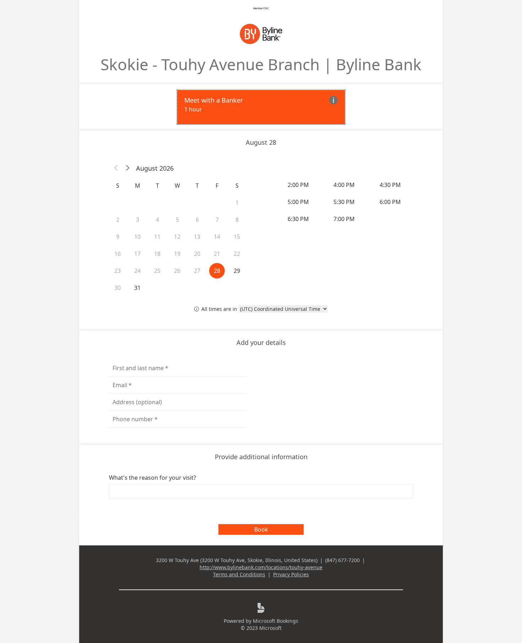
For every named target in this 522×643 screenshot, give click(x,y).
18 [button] (157, 254)
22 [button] (237, 254)
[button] (116, 168)
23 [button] (117, 271)
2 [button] (117, 220)
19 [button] (177, 254)
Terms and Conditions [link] (239, 574)
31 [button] (137, 288)
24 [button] (137, 271)
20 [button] (197, 254)
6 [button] (197, 220)
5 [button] (177, 220)
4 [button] (157, 220)
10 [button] (137, 237)
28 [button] (217, 271)
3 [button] (137, 220)
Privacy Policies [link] (291, 574)
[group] (344, 201)
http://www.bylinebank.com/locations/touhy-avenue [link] (261, 567)
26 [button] (177, 271)
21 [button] (217, 254)
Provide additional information (261, 456)
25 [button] (157, 271)
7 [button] (217, 220)
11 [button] (157, 237)
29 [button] (237, 271)
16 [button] (117, 254)
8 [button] (237, 220)
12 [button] (177, 237)
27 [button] (197, 271)
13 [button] (197, 237)
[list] (261, 107)
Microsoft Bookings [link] (275, 620)
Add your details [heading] (261, 342)
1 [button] (237, 203)
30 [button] (117, 288)
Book (261, 529)
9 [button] (117, 237)
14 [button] (217, 237)
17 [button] (137, 254)
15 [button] (237, 237)
